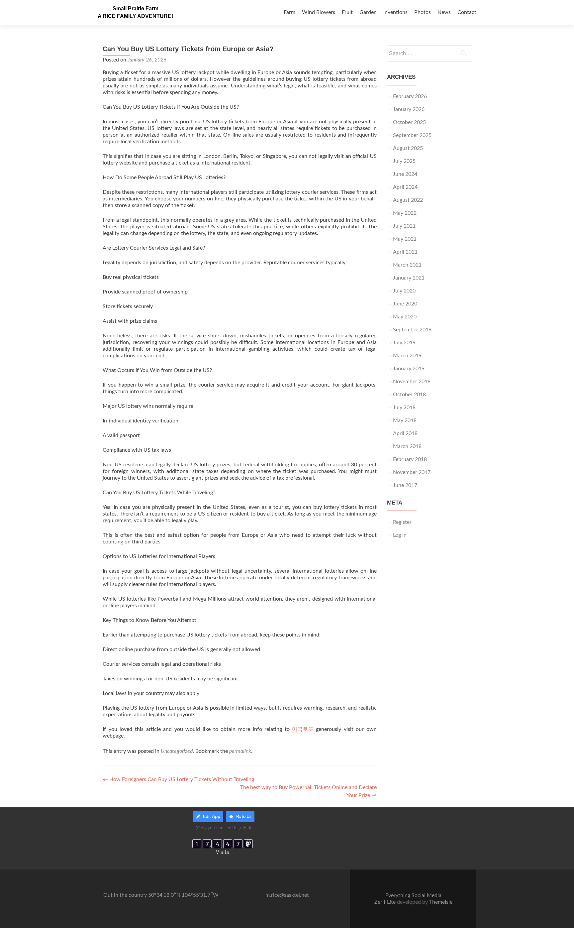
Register (402, 522)
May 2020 (405, 316)
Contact (466, 12)
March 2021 (407, 265)
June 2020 (405, 303)
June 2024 (405, 174)
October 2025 (409, 122)
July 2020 (404, 290)
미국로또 (302, 729)
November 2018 (411, 381)
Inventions (395, 12)
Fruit (347, 12)
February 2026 (410, 96)
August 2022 (408, 200)
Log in (400, 535)
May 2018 (405, 420)
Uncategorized (177, 751)
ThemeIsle (440, 902)
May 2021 (405, 239)
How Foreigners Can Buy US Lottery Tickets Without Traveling (178, 779)
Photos (422, 12)
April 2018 (405, 433)
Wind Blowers (318, 12)
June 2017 (405, 485)
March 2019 (407, 355)
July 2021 (404, 226)
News (444, 12)
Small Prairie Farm (135, 8)
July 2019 (404, 342)
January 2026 (409, 109)
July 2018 (404, 407)
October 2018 (409, 394)
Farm (289, 12)
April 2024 (405, 187)
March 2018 (407, 446)
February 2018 (410, 459)
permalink (240, 751)
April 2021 (405, 252)
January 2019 (409, 368)
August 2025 (408, 148)
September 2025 (412, 135)
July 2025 (404, 161)
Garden (368, 12)
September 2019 (412, 329)
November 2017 (411, 472)
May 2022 (405, 213)
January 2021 (409, 278)
